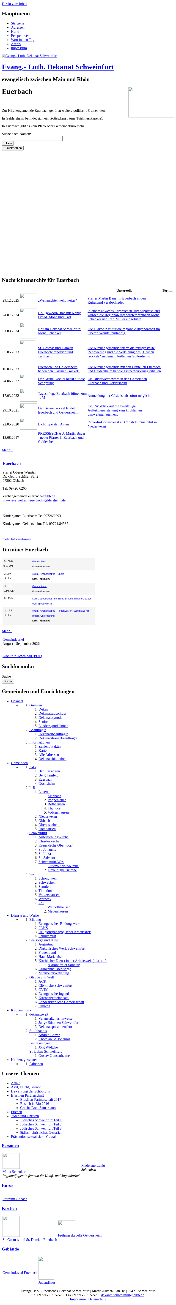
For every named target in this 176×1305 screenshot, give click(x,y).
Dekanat (17, 701)
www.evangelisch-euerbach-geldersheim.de (34, 500)
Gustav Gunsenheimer (54, 1055)
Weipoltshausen (59, 907)
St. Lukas (45, 853)
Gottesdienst (39, 561)
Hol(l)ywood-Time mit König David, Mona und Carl (59, 315)
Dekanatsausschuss (52, 713)
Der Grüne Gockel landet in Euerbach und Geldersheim (58, 410)
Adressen (18, 27)
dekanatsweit (38, 1014)
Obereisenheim (49, 825)
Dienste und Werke (25, 915)
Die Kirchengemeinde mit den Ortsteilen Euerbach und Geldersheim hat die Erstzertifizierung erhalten (124, 369)
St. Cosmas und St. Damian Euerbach (30, 1240)
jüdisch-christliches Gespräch (41, 1132)
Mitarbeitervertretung (53, 973)
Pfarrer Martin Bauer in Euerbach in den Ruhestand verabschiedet (117, 300)
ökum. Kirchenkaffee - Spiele (48, 573)
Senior (43, 722)
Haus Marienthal (50, 957)
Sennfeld (44, 886)
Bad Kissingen (49, 771)
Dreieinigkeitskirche (62, 870)
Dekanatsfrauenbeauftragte (57, 738)
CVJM (43, 990)
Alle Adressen (48, 755)
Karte (15, 31)
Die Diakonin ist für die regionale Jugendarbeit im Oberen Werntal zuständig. (124, 331)
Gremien (35, 705)
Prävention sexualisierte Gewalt (34, 1137)
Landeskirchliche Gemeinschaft (61, 1002)
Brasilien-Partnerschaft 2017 (40, 1099)
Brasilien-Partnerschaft (27, 1095)
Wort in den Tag (22, 40)
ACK (42, 981)
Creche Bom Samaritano (38, 1108)
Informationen (39, 742)
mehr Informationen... (18, 539)
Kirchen (9, 1208)
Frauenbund (47, 952)
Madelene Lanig (93, 1165)
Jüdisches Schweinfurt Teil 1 (41, 1120)
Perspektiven (20, 36)
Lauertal (44, 792)
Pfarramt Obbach (15, 1199)
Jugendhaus (46, 1282)
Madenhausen (58, 911)
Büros (7, 1185)
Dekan (43, 709)
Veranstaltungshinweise (55, 1018)
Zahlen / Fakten (49, 746)
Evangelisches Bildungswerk (59, 924)
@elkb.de (48, 496)
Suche (7, 676)
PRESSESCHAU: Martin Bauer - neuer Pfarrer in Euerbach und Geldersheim (61, 437)
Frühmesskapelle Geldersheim (80, 1235)
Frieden (16, 1112)
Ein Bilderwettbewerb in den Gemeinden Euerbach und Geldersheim (117, 381)
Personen (10, 1145)
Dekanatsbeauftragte (53, 734)
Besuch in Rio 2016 (34, 1104)
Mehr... (7, 631)
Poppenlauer (57, 800)
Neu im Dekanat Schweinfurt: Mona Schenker (59, 331)
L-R (32, 788)
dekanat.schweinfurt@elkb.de (122, 1295)
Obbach (44, 821)
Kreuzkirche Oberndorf (55, 845)
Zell (41, 903)
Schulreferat (47, 936)
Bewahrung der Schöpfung (30, 1091)
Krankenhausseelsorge (54, 969)
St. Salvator (46, 858)
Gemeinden (19, 763)
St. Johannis (47, 849)
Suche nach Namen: (16, 134)
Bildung (35, 919)
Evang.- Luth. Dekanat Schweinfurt (58, 67)
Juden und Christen (25, 1116)
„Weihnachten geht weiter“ (57, 300)
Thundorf (54, 808)
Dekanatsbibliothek (52, 759)
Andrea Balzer (49, 1035)
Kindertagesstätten (24, 1060)
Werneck (44, 899)
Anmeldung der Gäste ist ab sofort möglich (119, 396)
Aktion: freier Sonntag (64, 965)
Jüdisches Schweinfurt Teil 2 (41, 1124)
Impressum (19, 48)
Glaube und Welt (41, 977)
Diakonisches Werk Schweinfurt (61, 948)
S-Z (32, 874)
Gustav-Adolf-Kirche (63, 866)
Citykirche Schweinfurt (55, 985)
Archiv (16, 44)
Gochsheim (46, 783)
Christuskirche (48, 841)
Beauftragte (37, 730)
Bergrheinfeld (48, 775)
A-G (32, 767)
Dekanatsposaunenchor (55, 1027)
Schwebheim (47, 882)
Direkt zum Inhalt (14, 4)
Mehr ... (7, 450)
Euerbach (12, 463)
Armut (15, 1083)
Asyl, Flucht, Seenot (26, 1087)
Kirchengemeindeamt (53, 998)
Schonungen (47, 878)
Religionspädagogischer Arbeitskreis (64, 932)
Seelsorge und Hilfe (43, 940)
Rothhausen (56, 804)
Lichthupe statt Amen (53, 424)
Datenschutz (97, 1299)
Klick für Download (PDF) (22, 656)
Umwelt (44, 1006)
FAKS (43, 928)
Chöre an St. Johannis (54, 1039)
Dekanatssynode (50, 717)
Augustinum (47, 944)
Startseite (17, 23)
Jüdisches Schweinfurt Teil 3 (41, 1128)
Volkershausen (58, 812)
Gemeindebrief (13, 639)
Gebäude (10, 1249)
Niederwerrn (47, 816)
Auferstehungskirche (53, 837)
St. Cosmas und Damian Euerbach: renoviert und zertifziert (55, 352)
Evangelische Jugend (53, 994)
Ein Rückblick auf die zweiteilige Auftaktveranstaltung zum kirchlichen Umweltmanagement (115, 410)
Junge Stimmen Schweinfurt (58, 1022)
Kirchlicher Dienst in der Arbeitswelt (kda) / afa (72, 961)
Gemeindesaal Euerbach (20, 1273)
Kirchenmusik (21, 1010)
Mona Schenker (14, 1172)
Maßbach (54, 796)
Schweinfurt (38, 833)
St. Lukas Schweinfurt (45, 1051)
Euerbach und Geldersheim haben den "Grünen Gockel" (59, 369)
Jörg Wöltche (48, 1047)
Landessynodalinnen (53, 726)
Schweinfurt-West (51, 862)
